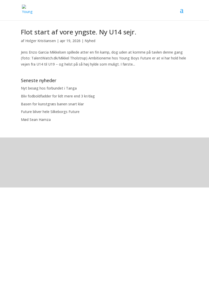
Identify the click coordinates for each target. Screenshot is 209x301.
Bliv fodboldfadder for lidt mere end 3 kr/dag (58, 96)
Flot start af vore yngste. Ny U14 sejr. (78, 31)
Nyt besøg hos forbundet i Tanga (49, 88)
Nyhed (90, 40)
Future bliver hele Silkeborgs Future (50, 111)
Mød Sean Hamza (36, 119)
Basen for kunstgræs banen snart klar (52, 104)
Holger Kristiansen (40, 40)
